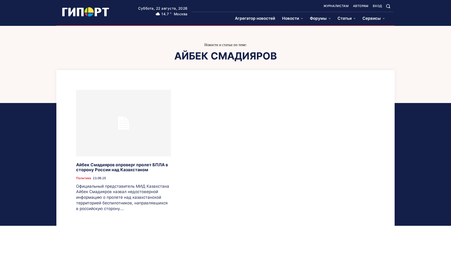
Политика (83, 178)
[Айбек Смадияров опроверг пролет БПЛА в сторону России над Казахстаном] (123, 123)
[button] (388, 6)
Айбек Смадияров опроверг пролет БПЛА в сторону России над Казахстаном (122, 167)
